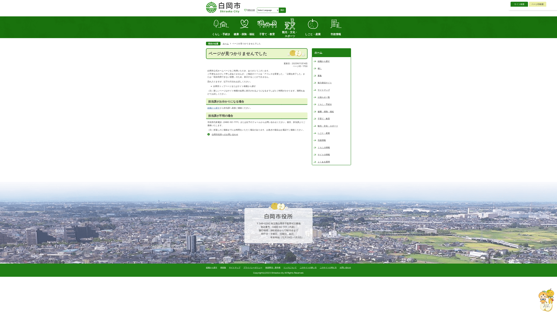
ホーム (226, 43)
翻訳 (282, 10)
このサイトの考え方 (328, 267)
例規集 (223, 267)
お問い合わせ (345, 267)
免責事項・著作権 (272, 267)
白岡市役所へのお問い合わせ (225, 134)
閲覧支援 (251, 10)
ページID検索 (537, 4)
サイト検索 (519, 4)
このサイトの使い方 (308, 267)
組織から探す (213, 108)
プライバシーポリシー (252, 267)
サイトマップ (234, 267)
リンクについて (290, 267)
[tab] (519, 4)
